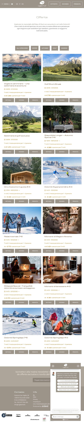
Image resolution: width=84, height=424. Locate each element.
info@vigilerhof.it (19, 404)
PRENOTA (35, 100)
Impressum (37, 401)
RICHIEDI (21, 100)
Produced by (37, 406)
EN (22, 4)
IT (19, 4)
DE (17, 4)
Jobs (34, 397)
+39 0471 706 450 (22, 402)
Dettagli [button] (8, 100)
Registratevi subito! (42, 380)
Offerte (54, 4)
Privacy (35, 399)
